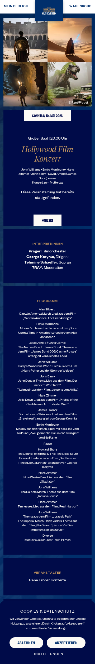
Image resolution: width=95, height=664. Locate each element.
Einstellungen (47, 654)
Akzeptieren (66, 642)
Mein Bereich (16, 5)
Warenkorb (80, 5)
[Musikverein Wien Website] (49, 9)
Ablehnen (26, 642)
